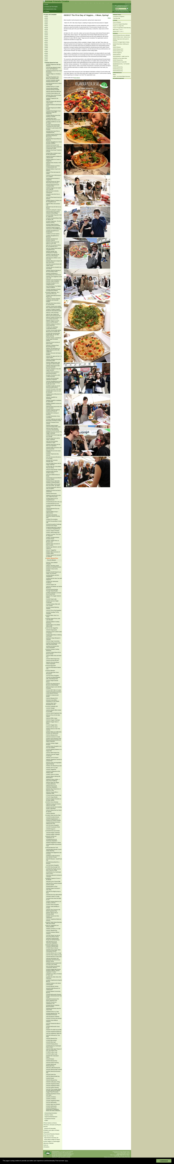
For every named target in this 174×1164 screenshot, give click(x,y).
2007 (46, 49)
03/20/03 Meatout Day (51, 1060)
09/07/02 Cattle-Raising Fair (53, 1067)
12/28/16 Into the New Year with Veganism (54, 579)
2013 (46, 38)
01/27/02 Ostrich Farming (52, 1087)
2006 (46, 51)
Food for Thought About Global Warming (122, 27)
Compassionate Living (50, 9)
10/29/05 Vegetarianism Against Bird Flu (54, 981)
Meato (114, 74)
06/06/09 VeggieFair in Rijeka (53, 842)
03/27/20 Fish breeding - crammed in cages (52, 442)
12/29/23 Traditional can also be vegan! (53, 122)
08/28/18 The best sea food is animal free (53, 491)
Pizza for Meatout (51, 560)
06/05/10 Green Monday (52, 802)
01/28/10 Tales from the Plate (53, 815)
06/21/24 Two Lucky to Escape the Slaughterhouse (53, 96)
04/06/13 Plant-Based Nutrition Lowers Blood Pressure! (53, 692)
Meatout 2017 (116, 31)
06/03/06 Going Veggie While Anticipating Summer (53, 950)
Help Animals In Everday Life (51, 1137)
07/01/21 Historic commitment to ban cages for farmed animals (53, 339)
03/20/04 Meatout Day (51, 1038)
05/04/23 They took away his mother (53, 173)
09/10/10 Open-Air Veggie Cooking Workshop (52, 783)
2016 (46, 33)
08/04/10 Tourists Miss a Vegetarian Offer (52, 792)
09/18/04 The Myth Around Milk (53, 1029)
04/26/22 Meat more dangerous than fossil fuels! (54, 261)
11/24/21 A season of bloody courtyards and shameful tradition (53, 300)
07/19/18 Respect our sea (52, 503)
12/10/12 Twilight (50, 708)
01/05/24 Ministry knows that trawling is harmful (53, 116)
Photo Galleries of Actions (50, 1123)
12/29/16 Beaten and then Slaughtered (52, 576)
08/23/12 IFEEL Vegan (51, 718)
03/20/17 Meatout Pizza (52, 558)
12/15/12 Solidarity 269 (52, 706)
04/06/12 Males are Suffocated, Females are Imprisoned (54, 732)
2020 (46, 25)
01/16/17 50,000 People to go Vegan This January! (53, 572)
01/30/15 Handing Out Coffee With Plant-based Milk (53, 643)
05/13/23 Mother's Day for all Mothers (53, 169)
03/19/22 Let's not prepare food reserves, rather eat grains (54, 280)
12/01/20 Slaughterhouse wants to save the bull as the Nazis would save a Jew (54, 383)
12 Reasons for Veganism (118, 16)
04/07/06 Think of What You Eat (54, 955)
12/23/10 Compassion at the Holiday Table (53, 772)
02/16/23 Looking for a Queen (53, 210)
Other (46, 1120)
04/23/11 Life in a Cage (52, 767)
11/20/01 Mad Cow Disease (53, 1104)
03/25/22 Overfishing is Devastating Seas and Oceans (53, 274)
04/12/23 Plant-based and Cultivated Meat (52, 185)
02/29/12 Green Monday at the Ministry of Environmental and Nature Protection (53, 740)
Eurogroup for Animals (65, 1157)
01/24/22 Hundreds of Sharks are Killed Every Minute (53, 290)
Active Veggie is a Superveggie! (52, 1141)
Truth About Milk (116, 18)
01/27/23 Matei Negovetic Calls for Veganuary (54, 215)
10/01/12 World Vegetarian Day (54, 713)
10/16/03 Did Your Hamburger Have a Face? (53, 1046)
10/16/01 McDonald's (51, 1106)
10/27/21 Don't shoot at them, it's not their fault (53, 304)
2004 (46, 55)
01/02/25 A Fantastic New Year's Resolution (54, 71)
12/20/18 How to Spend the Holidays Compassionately (53, 481)
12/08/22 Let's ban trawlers (52, 233)
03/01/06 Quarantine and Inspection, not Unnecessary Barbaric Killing (53, 960)
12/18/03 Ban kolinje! (51, 1040)
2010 (46, 44)
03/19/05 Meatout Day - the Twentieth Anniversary (53, 1014)
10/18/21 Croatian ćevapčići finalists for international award (53, 310)
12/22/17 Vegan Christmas (52, 530)
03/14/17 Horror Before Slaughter (52, 563)
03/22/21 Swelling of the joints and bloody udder (53, 360)
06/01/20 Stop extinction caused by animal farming (52, 429)
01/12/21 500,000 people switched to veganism (52, 379)
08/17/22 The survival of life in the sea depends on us (53, 246)
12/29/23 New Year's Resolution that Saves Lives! (53, 119)
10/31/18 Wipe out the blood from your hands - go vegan (53, 485)
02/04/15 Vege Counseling (52, 641)
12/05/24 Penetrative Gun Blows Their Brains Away (52, 77)
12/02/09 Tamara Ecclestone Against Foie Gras (53, 822)
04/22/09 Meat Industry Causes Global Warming (54, 850)
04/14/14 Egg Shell (51, 665)
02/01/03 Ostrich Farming (52, 1062)
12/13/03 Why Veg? (51, 1042)
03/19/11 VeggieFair (51, 769)
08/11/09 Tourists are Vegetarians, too (51, 837)
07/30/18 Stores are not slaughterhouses (52, 499)
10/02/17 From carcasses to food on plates (53, 544)
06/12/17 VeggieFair (51, 550)
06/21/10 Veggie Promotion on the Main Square (53, 799)
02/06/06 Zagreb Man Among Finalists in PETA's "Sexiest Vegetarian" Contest (53, 971)
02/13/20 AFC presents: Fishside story (52, 461)
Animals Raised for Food (51, 62)
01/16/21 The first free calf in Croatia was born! (53, 376)
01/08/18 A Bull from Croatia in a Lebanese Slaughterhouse (53, 528)
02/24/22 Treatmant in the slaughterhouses (52, 283)
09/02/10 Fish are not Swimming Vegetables (51, 786)
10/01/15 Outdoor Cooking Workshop (52, 622)
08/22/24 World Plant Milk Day (53, 91)
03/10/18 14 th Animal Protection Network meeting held (53, 516)
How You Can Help (49, 1136)
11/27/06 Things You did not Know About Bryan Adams (53, 936)
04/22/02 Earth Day (51, 1074)
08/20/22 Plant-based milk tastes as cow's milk (52, 242)
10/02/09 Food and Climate (53, 830)
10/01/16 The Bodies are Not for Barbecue (54, 587)
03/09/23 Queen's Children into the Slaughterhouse (54, 201)
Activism (47, 11)
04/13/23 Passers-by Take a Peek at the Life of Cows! (53, 182)
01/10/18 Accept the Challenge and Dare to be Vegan (53, 525)
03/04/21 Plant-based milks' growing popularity (53, 366)
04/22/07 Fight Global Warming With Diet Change (54, 923)
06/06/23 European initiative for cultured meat (54, 157)
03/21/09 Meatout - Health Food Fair (121, 56)
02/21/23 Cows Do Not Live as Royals (53, 207)
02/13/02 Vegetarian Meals (52, 1083)
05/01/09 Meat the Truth (52, 847)
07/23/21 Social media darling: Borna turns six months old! (53, 331)
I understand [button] (164, 1160)
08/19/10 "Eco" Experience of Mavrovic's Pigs (53, 789)
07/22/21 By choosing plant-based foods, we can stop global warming (53, 335)
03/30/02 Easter (50, 1078)
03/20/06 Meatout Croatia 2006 (54, 956)
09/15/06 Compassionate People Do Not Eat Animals (53, 939)
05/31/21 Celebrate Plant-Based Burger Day (52, 346)
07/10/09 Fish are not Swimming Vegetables (51, 840)
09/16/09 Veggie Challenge (53, 834)
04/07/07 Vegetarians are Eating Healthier (52, 926)
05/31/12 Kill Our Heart (51, 727)
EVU (59, 1157)
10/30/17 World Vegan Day (52, 532)
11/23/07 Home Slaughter (52, 904)
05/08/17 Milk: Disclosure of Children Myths (53, 552)
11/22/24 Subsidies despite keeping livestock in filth (53, 81)
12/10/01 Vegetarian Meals (52, 1100)
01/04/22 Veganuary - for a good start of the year (52, 293)
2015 (46, 34)
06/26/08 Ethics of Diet (51, 886)
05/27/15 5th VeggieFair (52, 628)
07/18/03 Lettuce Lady (51, 1052)
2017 (46, 31)
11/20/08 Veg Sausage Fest (53, 867)
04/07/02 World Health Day (53, 1076)
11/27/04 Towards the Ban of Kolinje (53, 1024)
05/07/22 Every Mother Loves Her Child (53, 258)
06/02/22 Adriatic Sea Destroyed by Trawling (51, 252)
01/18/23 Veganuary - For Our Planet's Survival (53, 222)
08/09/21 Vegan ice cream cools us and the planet (52, 321)
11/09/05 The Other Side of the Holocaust (53, 977)
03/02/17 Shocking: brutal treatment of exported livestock (53, 566)
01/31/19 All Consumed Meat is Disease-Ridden (54, 478)
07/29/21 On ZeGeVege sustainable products (52, 327)
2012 (46, 40)
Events (46, 1126)
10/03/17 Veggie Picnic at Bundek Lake (52, 541)
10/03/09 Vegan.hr (50, 829)
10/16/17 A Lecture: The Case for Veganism (53, 535)
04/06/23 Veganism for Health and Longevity (53, 188)
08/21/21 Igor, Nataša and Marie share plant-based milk (53, 315)
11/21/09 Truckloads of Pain (53, 827)
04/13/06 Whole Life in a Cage (53, 953)
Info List (46, 1145)
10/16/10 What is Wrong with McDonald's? (53, 777)
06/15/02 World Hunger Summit (54, 1069)
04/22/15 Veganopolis (51, 630)
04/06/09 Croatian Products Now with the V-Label (53, 856)
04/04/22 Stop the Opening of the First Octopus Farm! (53, 271)
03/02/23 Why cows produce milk (53, 204)
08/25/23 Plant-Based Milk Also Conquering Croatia (54, 147)
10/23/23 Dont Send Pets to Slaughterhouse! (53, 132)
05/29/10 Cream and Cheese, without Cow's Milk (53, 804)
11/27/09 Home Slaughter (52, 825)
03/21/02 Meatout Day (51, 1080)
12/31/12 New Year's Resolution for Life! (51, 704)
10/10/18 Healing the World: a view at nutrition (53, 488)
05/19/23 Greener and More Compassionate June (53, 166)
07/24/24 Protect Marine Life (53, 93)
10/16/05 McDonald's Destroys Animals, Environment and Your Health (54, 996)
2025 (46, 16)
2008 (46, 47)
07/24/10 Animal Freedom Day (53, 795)
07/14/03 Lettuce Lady (51, 1054)
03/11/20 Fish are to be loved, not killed (53, 451)
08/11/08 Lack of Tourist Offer (53, 881)
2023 (46, 20)
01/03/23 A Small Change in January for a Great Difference (53, 228)
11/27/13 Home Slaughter (52, 675)
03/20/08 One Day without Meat (54, 894)
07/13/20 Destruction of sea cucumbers (53, 417)
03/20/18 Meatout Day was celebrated (121, 35)
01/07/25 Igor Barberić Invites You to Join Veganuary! (53, 68)
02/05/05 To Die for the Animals (54, 1018)
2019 (46, 27)
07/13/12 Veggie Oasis (51, 725)
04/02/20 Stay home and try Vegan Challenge (53, 439)
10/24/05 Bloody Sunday (52, 986)
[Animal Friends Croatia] (56, 1)
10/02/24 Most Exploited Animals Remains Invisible (52, 89)
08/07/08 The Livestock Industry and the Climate (54, 884)
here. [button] (66, 1160)
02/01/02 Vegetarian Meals (52, 1085)
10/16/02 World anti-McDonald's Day (51, 1065)
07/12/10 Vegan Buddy (51, 797)
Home (46, 4)
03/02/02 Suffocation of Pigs (53, 1082)
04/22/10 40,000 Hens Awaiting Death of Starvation (54, 807)
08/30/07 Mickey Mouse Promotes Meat (52, 913)
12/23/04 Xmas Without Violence (52, 1021)
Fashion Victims (49, 1115)
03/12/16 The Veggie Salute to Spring (121, 42)
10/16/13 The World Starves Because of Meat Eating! (53, 684)
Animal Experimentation (51, 1113)
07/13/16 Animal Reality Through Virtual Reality (52, 590)
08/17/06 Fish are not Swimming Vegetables (51, 942)
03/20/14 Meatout (50, 670)
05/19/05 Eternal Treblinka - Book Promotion (53, 1006)
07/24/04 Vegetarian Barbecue (53, 1031)
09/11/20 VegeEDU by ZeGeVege (51, 398)
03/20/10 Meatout (50, 813)
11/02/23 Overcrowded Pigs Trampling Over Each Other (53, 125)
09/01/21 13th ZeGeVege (52, 312)
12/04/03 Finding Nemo (52, 1044)
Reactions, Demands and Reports (52, 1124)
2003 (46, 57)
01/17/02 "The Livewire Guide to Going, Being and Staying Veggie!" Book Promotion (53, 1091)
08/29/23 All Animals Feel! (52, 145)
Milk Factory (115, 29)
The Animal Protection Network (51, 1134)
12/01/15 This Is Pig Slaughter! (53, 610)
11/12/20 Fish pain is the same (53, 389)
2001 (46, 60)
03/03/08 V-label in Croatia (52, 896)
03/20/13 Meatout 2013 (52, 698)
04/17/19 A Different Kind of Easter (53, 475)
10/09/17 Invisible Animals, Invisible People (52, 538)
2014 (46, 36)
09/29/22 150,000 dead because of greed (52, 239)
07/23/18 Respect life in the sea (54, 501)
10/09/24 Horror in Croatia (52, 86)
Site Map (117, 10)
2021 (46, 23)
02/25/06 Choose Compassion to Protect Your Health (53, 963)
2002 (46, 59)
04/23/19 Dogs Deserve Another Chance (52, 472)
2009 (46, 46)
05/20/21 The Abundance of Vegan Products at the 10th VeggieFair (53, 350)
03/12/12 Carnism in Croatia (53, 737)
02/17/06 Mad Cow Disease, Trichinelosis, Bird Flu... (53, 967)
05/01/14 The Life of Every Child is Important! (52, 663)
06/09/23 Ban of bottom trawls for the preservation (53, 154)
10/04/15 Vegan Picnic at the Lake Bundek (53, 619)
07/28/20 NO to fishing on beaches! (52, 413)
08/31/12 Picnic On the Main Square (53, 715)
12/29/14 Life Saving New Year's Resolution (52, 647)
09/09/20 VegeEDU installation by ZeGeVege (53, 401)
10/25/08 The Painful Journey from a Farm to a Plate (53, 869)
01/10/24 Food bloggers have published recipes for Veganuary (53, 112)
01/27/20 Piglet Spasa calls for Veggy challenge (53, 464)
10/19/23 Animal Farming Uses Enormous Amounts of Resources (53, 136)
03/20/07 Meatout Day (51, 930)
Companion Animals (50, 1118)
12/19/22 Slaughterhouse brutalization (52, 231)
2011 (46, 42)
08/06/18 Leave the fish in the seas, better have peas (53, 496)
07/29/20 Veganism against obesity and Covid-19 (53, 410)
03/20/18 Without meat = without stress (52, 512)
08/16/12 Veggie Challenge (53, 720)
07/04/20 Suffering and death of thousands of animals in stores (54, 420)
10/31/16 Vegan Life (51, 584)
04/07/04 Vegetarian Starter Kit (53, 1033)
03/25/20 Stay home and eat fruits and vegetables (53, 445)
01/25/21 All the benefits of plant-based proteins (52, 372)
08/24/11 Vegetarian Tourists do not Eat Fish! (54, 760)
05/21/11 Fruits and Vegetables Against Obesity (53, 763)
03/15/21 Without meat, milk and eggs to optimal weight (53, 363)
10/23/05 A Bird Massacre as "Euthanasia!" (53, 989)
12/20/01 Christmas (51, 1098)
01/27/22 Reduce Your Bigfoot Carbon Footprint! (53, 287)
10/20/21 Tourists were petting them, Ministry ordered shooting (54, 307)
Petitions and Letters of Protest (51, 1130)
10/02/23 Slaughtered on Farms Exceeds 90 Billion (54, 142)
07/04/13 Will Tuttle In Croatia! (53, 690)
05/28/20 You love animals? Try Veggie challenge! (54, 432)
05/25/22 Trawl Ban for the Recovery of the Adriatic (52, 255)
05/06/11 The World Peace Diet (54, 765)
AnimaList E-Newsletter (50, 1128)
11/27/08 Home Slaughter (52, 865)
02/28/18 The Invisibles (52, 519)
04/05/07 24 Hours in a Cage (53, 928)
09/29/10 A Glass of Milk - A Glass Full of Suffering (52, 780)
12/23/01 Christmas (51, 1097)
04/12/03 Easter (50, 1059)
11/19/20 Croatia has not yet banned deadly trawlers (53, 386)
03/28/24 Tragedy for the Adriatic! (52, 99)
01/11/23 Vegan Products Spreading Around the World (53, 225)
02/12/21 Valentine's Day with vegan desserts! (53, 369)
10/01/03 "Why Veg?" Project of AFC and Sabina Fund (53, 1049)
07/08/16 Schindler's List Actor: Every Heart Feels (53, 593)
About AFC (46, 1132)
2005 (46, 53)
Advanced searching (124, 10)
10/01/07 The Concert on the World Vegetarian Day (53, 910)
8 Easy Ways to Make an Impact (52, 1139)
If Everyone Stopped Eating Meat (120, 24)
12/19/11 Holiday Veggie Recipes (52, 744)
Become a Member (49, 1143)
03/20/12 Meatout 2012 (52, 735)
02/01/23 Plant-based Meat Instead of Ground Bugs (53, 212)
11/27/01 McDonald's (51, 1102)
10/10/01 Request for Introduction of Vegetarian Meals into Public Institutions (53, 1109)
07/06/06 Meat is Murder (52, 948)
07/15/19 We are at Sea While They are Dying (53, 467)
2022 (46, 22)
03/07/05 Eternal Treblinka (52, 1016)
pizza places (77, 77)
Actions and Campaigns (50, 14)
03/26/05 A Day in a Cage (52, 1011)
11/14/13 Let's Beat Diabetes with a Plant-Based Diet (53, 678)
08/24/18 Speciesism (51, 493)
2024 (46, 18)
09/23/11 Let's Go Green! (52, 757)
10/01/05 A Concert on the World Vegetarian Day (52, 999)
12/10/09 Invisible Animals (52, 817)
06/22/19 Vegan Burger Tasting (53, 469)
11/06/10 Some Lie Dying (52, 774)
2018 (46, 29)
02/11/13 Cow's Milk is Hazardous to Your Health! (52, 700)
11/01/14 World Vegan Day (52, 658)
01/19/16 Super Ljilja (51, 599)
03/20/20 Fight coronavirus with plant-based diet (54, 448)
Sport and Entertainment (51, 1116)
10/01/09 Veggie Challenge (53, 832)
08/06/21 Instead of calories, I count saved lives (53, 324)
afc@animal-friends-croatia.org (123, 1153)
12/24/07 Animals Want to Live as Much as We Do (53, 902)
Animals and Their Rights (51, 6)
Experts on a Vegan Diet (118, 25)
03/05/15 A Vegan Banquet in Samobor (53, 638)
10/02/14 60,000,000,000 (52, 660)
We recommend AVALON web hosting (122, 11)
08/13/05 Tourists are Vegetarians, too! (51, 1003)
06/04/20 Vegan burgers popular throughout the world (53, 426)
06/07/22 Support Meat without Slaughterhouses (53, 249)
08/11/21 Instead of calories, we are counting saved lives (54, 318)
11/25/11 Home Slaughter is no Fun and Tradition (53, 747)
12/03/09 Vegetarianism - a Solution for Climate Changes (53, 819)
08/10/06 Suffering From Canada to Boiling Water (52, 945)
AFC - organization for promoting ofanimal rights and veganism (121, 6)
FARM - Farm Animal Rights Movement (121, 76)
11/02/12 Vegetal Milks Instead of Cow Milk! (53, 710)
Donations (46, 1147)
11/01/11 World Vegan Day (52, 752)
